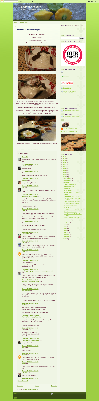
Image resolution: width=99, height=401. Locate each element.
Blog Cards (67, 188)
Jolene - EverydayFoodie (70, 128)
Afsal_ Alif (25, 157)
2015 (64, 166)
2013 (64, 170)
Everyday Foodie (31, 6)
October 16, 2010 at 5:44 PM (30, 269)
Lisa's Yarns (25, 233)
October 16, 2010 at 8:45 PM (30, 289)
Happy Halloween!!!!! (70, 184)
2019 (64, 158)
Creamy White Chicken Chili (71, 217)
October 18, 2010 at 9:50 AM (30, 378)
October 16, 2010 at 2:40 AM (30, 164)
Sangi (24, 251)
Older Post (54, 386)
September (67, 220)
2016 (64, 164)
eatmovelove (26, 290)
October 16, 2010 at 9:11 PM (30, 303)
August (66, 222)
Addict (66, 194)
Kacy (23, 363)
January (66, 236)
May (65, 228)
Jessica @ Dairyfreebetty (29, 196)
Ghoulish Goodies (69, 186)
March (66, 232)
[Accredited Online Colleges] (68, 91)
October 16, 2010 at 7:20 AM (30, 186)
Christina (24, 372)
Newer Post (20, 386)
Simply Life (25, 165)
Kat (23, 187)
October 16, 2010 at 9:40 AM (30, 250)
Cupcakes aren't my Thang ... (72, 196)
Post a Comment (23, 381)
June (65, 226)
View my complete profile (70, 131)
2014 (64, 168)
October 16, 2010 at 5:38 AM (30, 178)
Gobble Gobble (68, 207)
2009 (64, 239)
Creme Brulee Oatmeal (70, 205)
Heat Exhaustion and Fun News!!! (73, 209)
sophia (24, 304)
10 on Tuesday (68, 190)
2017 (64, 162)
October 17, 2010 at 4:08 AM (30, 328)
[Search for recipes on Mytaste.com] (66, 88)
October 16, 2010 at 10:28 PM (30, 315)
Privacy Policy (24, 22)
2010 (64, 176)
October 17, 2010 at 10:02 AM (30, 338)
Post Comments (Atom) (31, 389)
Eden (23, 210)
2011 (64, 174)
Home (15, 22)
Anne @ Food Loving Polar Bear (31, 317)
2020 (64, 156)
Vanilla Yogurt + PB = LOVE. (71, 192)
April (65, 230)
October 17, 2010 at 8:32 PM (30, 362)
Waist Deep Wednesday (70, 211)
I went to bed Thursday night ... (72, 201)
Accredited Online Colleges (68, 92)
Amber (24, 242)
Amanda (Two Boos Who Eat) (30, 340)
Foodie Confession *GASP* (71, 203)
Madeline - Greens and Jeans (30, 281)
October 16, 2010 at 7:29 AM (30, 194)
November (67, 180)
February (67, 234)
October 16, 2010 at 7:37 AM (30, 209)
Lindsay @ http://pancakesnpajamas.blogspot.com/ (37, 271)
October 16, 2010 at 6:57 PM (30, 280)
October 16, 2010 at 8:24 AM (30, 221)
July (65, 224)
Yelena (24, 354)
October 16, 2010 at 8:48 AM (30, 241)
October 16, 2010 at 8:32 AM (30, 232)
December (67, 178)
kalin (23, 347)
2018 (64, 160)
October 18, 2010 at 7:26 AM (30, 371)
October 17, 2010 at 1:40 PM (30, 346)
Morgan (24, 180)
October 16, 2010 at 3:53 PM (30, 260)
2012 (64, 172)
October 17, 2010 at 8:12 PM (30, 353)
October (66, 182)
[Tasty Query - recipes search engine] (67, 84)
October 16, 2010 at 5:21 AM (30, 171)
